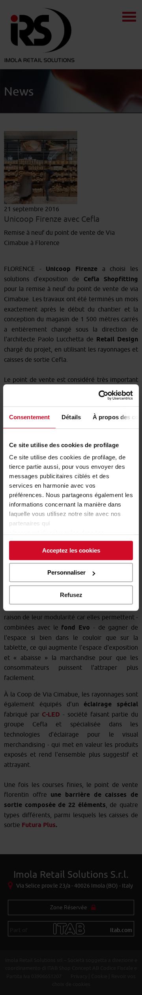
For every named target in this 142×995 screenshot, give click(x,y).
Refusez (71, 594)
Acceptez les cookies (71, 550)
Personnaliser (66, 572)
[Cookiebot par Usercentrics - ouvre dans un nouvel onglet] (100, 395)
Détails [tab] (71, 417)
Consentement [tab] (29, 417)
